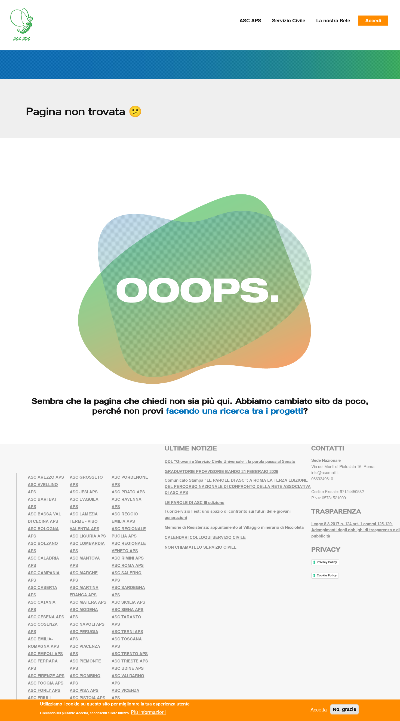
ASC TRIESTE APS (130, 661)
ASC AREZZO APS (46, 477)
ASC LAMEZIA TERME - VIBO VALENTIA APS (84, 521)
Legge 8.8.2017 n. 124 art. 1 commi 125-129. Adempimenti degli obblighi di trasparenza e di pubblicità (355, 530)
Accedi (373, 20)
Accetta (318, 709)
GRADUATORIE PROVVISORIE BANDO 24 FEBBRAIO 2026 (221, 471)
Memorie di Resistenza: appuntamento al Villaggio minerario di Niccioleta (234, 527)
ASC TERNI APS (127, 631)
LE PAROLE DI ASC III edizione (194, 502)
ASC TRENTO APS (130, 653)
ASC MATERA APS (88, 602)
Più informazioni (148, 711)
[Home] (23, 24)
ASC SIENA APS (127, 609)
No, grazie (344, 709)
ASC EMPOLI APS (45, 653)
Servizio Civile (288, 20)
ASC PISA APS (84, 690)
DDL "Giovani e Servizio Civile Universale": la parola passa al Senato (230, 461)
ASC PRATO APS (128, 492)
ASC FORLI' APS (44, 690)
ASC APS (250, 20)
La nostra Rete (333, 20)
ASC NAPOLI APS (87, 624)
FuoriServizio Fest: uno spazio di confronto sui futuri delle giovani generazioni (228, 514)
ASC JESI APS (84, 492)
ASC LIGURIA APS (88, 536)
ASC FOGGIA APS (45, 683)
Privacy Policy (327, 562)
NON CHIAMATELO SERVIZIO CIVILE (200, 547)
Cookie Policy (327, 575)
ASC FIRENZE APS (46, 676)
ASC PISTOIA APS (87, 698)
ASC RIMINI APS (128, 558)
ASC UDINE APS (128, 668)
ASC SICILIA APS (128, 602)
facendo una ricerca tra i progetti (234, 411)
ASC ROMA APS (128, 565)
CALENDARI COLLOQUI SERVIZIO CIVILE (205, 537)
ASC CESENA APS (46, 617)
